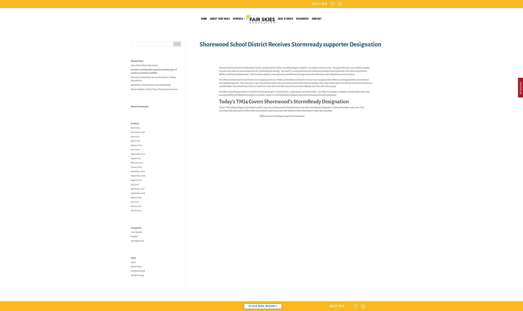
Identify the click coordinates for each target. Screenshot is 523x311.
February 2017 (137, 163)
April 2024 (135, 128)
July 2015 (135, 202)
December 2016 (138, 171)
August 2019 (136, 145)
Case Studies (285, 18)
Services (238, 18)
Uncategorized (137, 241)
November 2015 (138, 189)
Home (204, 18)
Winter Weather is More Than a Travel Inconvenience (154, 89)
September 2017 (138, 154)
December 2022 (138, 132)
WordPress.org (137, 275)
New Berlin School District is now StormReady (151, 85)
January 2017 (136, 167)
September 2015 (138, 193)
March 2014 (136, 211)
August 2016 (136, 180)
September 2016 (138, 176)
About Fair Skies (220, 18)
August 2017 (136, 158)
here (229, 86)
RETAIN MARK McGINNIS (263, 306)
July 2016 (135, 184)
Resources (302, 18)
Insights (134, 236)
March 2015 (136, 206)
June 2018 (135, 150)
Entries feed (136, 267)
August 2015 (136, 197)
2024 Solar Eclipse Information (144, 65)
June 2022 (135, 136)
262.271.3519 (319, 4)
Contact (317, 18)
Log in (133, 262)
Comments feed (138, 271)
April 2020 (135, 141)
